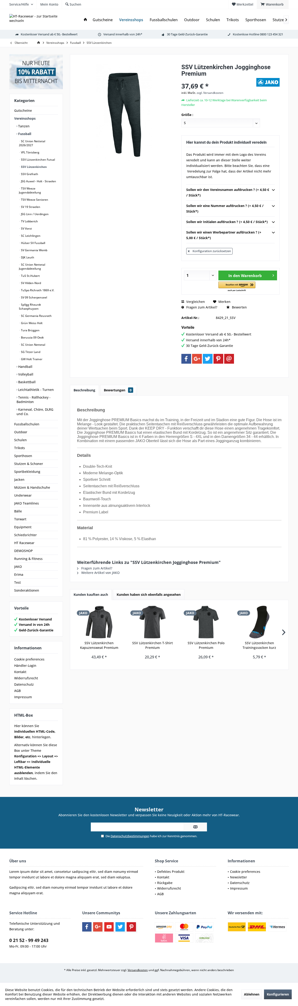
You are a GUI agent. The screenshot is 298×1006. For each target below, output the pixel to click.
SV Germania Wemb (33, 250)
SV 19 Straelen (30, 207)
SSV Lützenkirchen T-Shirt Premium (152, 645)
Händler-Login (25, 665)
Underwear (23, 495)
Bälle (18, 511)
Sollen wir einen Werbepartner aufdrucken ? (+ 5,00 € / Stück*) (223, 235)
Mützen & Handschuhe (32, 487)
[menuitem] (273, 4)
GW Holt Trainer (31, 359)
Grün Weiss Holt (31, 323)
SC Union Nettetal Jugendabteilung (32, 267)
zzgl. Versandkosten (210, 93)
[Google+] (197, 359)
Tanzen (23, 126)
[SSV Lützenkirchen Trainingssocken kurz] (259, 622)
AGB (17, 690)
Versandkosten (138, 970)
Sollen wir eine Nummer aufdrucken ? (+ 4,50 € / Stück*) (225, 208)
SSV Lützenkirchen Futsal (37, 160)
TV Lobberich (29, 221)
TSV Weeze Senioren (34, 200)
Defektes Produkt (170, 871)
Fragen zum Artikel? (201, 307)
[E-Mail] (229, 359)
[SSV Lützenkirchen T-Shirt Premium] (152, 622)
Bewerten (239, 307)
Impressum (23, 697)
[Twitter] (208, 359)
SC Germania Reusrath (36, 316)
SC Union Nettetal (32, 345)
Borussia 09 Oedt (32, 337)
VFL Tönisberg (29, 152)
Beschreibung (84, 390)
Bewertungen (118, 390)
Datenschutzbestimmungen (130, 836)
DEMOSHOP (23, 551)
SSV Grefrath (29, 174)
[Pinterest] (218, 359)
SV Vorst (26, 228)
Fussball (24, 134)
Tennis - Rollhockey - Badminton (34, 399)
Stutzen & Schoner (28, 463)
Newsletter (238, 877)
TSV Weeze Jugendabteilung (30, 190)
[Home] (85, 20)
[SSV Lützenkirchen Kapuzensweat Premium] (99, 622)
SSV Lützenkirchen (33, 167)
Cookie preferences (29, 659)
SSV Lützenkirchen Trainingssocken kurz (259, 645)
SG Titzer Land (30, 352)
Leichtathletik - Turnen (35, 389)
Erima (18, 574)
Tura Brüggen (30, 330)
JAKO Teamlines (26, 503)
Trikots (19, 448)
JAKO (18, 566)
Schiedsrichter (25, 535)
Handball (24, 366)
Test (17, 582)
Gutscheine (23, 110)
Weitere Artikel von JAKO (100, 572)
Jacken (19, 479)
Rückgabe (165, 883)
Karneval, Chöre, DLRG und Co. (35, 411)
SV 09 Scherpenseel (33, 297)
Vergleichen (195, 301)
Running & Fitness (28, 558)
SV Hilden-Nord (30, 283)
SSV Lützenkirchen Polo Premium (206, 645)
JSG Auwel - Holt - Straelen (38, 181)
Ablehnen (251, 994)
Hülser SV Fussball (32, 243)
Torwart (20, 519)
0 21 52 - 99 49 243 (28, 940)
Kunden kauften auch (91, 594)
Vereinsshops (25, 118)
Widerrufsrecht (26, 678)
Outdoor (20, 432)
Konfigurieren (278, 994)
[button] (236, 286)
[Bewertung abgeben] (218, 79)
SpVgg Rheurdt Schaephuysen (30, 307)
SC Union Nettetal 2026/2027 (32, 143)
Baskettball (26, 382)
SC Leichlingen (30, 236)
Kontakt (20, 672)
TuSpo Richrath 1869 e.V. (37, 290)
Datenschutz (24, 684)
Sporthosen (23, 456)
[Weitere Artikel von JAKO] (268, 82)
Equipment (22, 527)
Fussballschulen (26, 424)
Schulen (20, 440)
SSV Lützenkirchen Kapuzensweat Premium (99, 645)
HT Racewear (24, 543)
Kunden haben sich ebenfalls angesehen (149, 594)
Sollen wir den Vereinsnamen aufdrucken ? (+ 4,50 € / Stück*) (227, 192)
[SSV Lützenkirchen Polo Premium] (206, 622)
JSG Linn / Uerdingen (34, 214)
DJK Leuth (27, 257)
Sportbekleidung (27, 471)
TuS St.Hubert (30, 276)
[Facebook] (186, 359)
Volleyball (25, 374)
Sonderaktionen (26, 590)
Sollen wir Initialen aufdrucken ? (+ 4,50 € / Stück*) (227, 222)
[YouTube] (109, 926)
